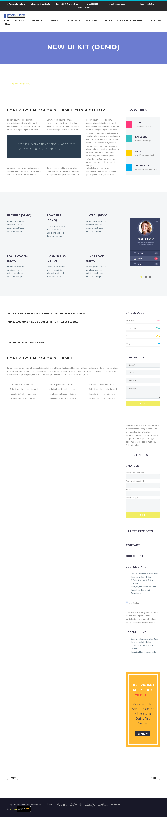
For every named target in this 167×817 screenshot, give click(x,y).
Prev (13, 778)
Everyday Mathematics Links (143, 586)
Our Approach (76, 804)
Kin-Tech (13, 808)
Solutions (91, 20)
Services (107, 20)
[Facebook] (9, 761)
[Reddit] (33, 761)
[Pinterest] (19, 761)
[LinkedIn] (28, 761)
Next (153, 778)
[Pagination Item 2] (146, 277)
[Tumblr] (23, 761)
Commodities (38, 20)
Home (6, 20)
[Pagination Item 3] (150, 277)
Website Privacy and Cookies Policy (94, 806)
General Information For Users (144, 573)
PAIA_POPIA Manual (66, 806)
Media (6, 24)
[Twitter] (14, 761)
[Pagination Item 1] (141, 277)
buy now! (143, 734)
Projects (56, 20)
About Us (20, 20)
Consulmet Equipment (129, 20)
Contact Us (154, 20)
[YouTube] (159, 805)
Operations (73, 20)
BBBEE (102, 804)
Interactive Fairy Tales (141, 577)
